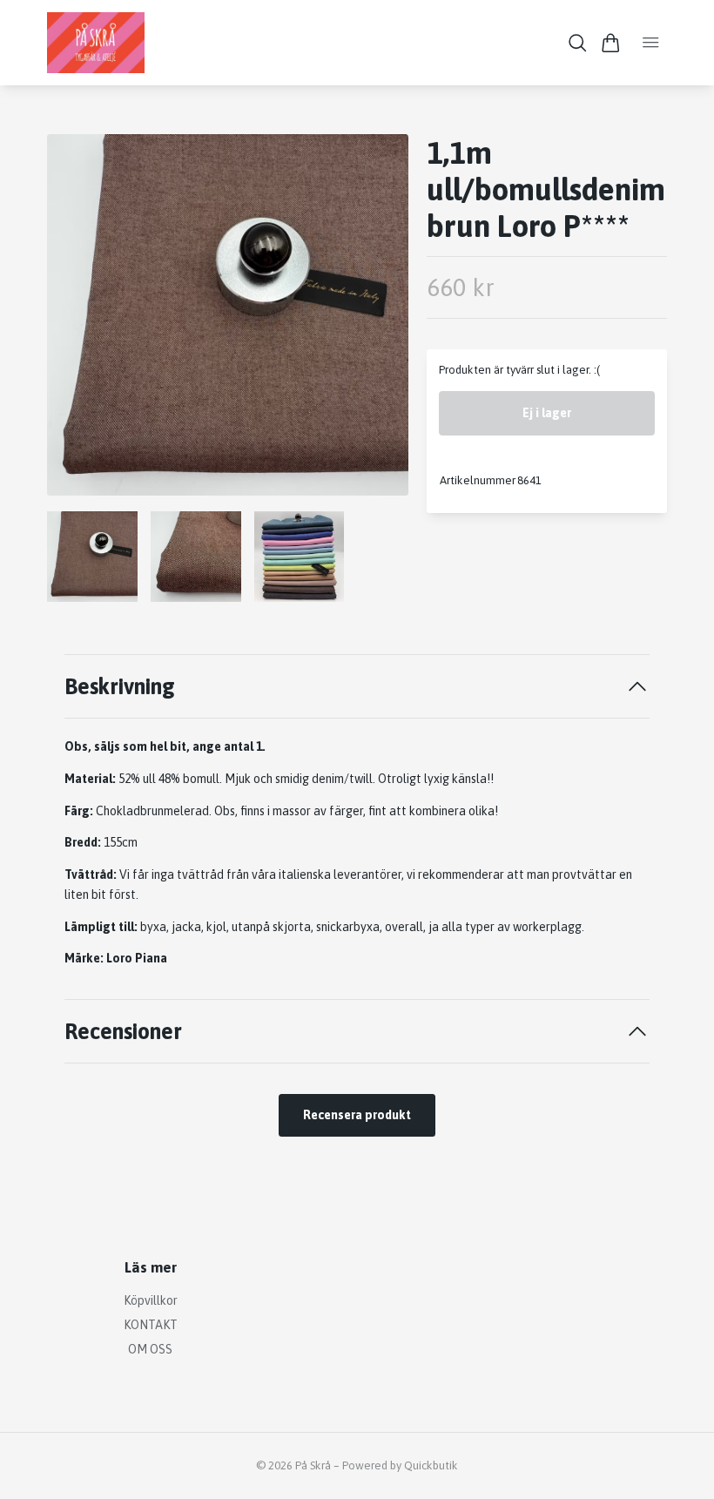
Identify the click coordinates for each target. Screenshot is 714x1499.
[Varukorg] (611, 43)
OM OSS (150, 1349)
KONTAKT (151, 1325)
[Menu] (651, 43)
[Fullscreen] (227, 315)
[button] (381, 321)
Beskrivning (119, 686)
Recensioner (123, 1030)
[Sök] (578, 43)
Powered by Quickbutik (400, 1465)
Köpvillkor (151, 1300)
